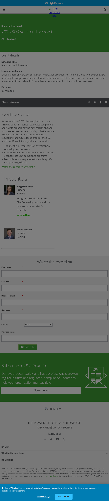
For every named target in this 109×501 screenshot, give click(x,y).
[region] (54, 492)
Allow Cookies (63, 496)
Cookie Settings (43, 496)
